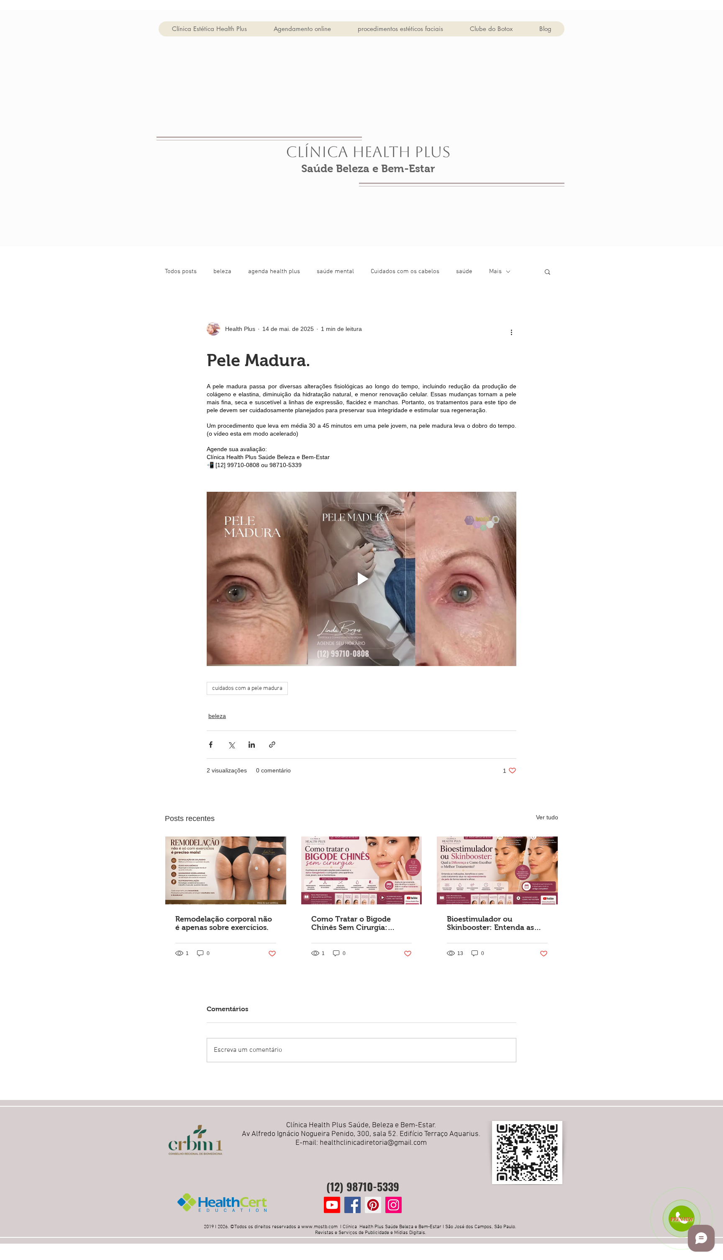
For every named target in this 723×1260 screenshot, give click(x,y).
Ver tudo (547, 817)
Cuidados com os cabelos (405, 271)
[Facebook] (352, 1205)
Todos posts (181, 271)
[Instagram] (393, 1205)
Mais (495, 271)
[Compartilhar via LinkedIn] (252, 745)
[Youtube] (332, 1205)
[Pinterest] (373, 1205)
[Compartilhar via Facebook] (211, 745)
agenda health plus (274, 271)
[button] (547, 271)
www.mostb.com (319, 1227)
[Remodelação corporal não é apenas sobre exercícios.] (225, 870)
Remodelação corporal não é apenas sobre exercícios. (223, 923)
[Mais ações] (511, 332)
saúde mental (335, 271)
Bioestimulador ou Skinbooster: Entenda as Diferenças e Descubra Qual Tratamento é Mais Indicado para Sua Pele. (496, 923)
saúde (464, 271)
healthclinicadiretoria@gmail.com (373, 1143)
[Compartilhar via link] (272, 745)
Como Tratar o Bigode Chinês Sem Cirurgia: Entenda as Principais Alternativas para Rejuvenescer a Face (351, 923)
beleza (222, 271)
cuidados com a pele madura (247, 688)
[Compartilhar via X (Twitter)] (231, 745)
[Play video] (361, 579)
